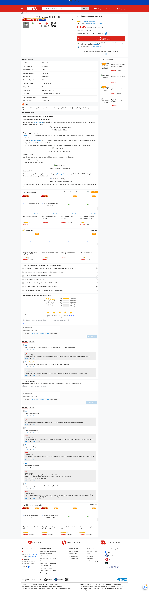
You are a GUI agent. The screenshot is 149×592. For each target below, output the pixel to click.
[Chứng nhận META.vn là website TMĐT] (122, 581)
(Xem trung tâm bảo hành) (99, 46)
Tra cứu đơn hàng (73, 556)
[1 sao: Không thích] (48, 312)
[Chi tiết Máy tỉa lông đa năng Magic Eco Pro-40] (50, 204)
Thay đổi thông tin (73, 551)
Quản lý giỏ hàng (73, 558)
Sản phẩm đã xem (108, 59)
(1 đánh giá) (85, 21)
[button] (71, 16)
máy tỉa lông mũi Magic (61, 174)
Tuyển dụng (90, 556)
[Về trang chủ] (22, 13)
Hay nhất (31, 341)
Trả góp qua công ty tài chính (48, 558)
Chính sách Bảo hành (46, 565)
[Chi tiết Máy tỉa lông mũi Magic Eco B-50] (105, 90)
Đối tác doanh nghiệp (92, 561)
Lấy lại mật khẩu (73, 553)
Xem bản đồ (101, 584)
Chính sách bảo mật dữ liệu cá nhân (49, 570)
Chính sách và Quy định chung (48, 551)
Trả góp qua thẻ (44, 556)
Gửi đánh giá (91, 336)
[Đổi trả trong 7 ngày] (71, 544)
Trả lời (26, 349)
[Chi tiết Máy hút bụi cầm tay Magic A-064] (31, 516)
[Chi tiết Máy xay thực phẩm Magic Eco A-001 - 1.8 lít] (50, 516)
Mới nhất (24, 341)
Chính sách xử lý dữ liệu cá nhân (40, 333)
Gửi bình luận (91, 402)
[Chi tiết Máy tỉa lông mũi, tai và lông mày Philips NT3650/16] (105, 67)
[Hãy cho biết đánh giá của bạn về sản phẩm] (60, 322)
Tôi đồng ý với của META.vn (41, 333)
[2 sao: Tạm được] (54, 312)
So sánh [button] (37, 214)
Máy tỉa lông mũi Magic (96, 23)
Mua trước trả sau (45, 561)
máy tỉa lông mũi (36, 140)
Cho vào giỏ (100, 33)
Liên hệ (89, 553)
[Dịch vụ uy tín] (34, 544)
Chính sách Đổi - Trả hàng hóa (48, 563)
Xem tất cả (94, 191)
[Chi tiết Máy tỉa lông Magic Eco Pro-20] (31, 204)
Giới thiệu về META (92, 551)
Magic (87, 23)
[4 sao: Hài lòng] (65, 312)
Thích (33, 349)
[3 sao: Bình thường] (60, 312)
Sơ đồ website (90, 558)
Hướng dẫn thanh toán (46, 553)
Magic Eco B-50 (38, 122)
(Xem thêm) (96, 44)
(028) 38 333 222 (32, 556)
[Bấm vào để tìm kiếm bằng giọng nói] (79, 8)
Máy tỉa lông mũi (29, 13)
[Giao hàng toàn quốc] (111, 544)
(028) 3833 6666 (118, 586)
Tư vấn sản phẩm (44, 573)
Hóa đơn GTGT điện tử (46, 568)
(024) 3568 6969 (33, 554)
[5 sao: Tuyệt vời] (71, 312)
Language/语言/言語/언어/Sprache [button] (114, 567)
